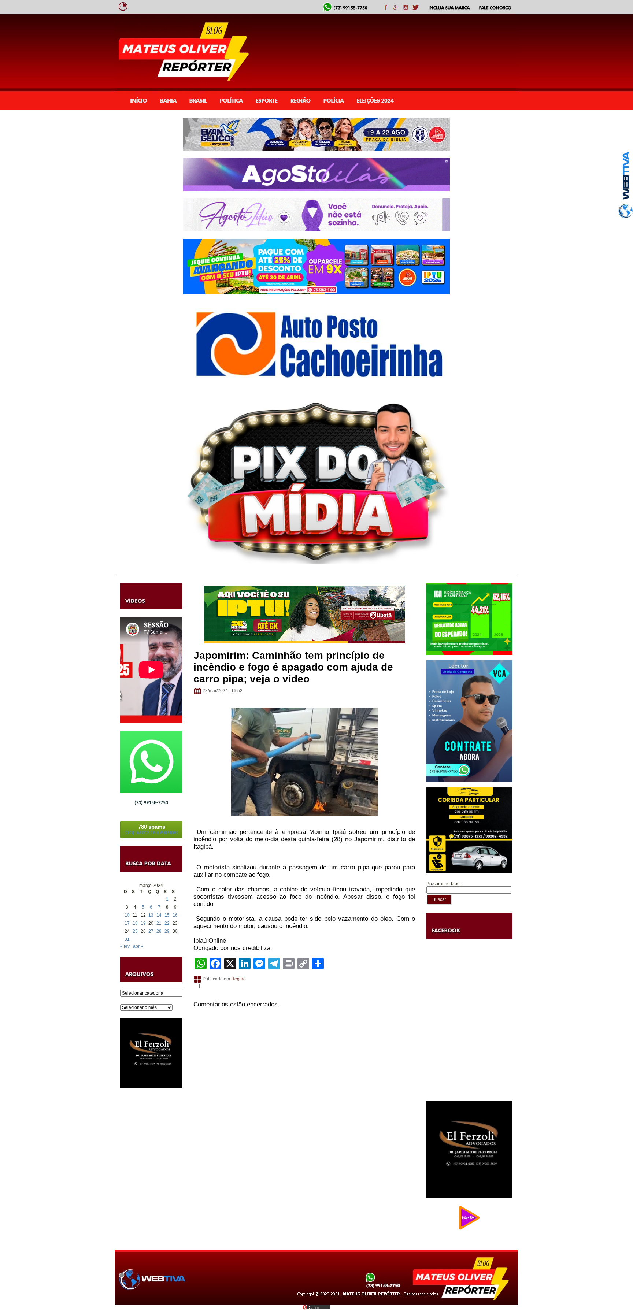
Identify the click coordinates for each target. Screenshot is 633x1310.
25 (135, 931)
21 (159, 923)
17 (127, 923)
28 (159, 931)
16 (175, 915)
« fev (125, 946)
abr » (138, 946)
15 (167, 915)
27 (150, 931)
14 (159, 915)
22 (167, 923)
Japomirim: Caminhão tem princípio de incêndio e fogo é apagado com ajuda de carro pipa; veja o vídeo (293, 667)
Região (238, 978)
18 (135, 923)
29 (167, 931)
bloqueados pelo (151, 829)
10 (127, 915)
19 (143, 923)
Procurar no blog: (443, 883)
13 (150, 915)
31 (127, 939)
